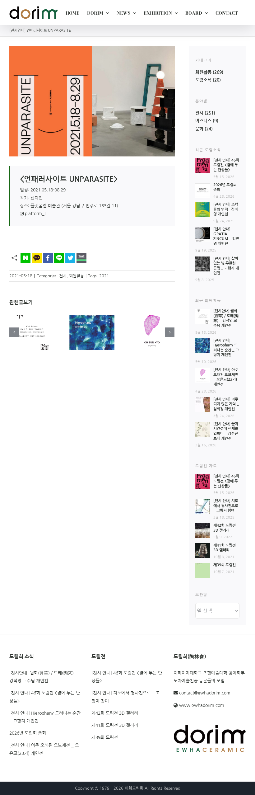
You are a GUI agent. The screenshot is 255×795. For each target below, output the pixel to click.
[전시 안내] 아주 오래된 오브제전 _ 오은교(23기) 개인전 (44, 749)
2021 (104, 276)
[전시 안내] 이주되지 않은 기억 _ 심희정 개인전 (226, 404)
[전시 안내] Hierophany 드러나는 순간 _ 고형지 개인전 (45, 717)
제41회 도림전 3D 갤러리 (114, 725)
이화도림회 (134, 788)
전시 (63, 276)
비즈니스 (203, 121)
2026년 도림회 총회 (27, 733)
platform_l (34, 213)
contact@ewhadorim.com (204, 693)
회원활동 (76, 276)
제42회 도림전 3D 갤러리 (114, 713)
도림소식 (203, 80)
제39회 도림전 (224, 565)
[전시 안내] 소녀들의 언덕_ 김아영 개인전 (225, 209)
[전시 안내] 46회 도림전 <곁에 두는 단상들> (226, 165)
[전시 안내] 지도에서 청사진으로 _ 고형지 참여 (225, 505)
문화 (199, 129)
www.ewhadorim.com (201, 705)
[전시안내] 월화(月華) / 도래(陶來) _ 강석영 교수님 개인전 (43, 677)
